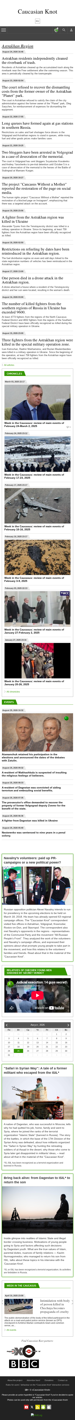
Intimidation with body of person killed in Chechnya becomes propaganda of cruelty (55, 1306)
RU (37, 21)
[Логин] (71, 30)
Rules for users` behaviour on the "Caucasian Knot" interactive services (37, 1385)
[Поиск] (63, 30)
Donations (49, 1380)
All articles (9, 365)
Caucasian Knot (37, 11)
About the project (14, 1380)
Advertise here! (33, 1380)
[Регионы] (56, 30)
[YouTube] (26, 1407)
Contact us (63, 1380)
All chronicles (13, 692)
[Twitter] (32, 1407)
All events (11, 1330)
